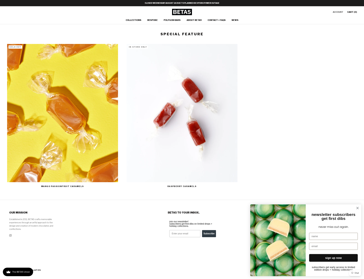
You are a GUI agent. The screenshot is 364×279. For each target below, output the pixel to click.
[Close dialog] (357, 208)
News (235, 20)
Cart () (352, 12)
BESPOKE (152, 20)
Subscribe (209, 233)
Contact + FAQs (217, 20)
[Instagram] (10, 235)
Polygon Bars (172, 20)
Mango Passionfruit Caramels (62, 186)
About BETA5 (194, 20)
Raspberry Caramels (182, 186)
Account (338, 12)
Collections (133, 20)
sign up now (333, 257)
